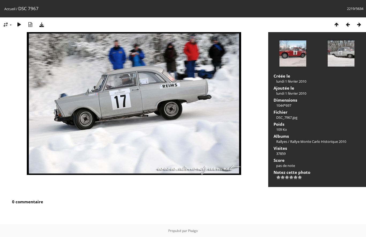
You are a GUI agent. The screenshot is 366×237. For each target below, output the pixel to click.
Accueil (9, 8)
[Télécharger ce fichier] (41, 24)
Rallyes (281, 141)
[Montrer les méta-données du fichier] (30, 24)
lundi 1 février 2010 (291, 81)
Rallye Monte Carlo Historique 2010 (318, 141)
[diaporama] (19, 24)
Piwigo (193, 230)
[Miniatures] (336, 24)
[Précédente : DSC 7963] (347, 24)
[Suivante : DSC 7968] (359, 24)
